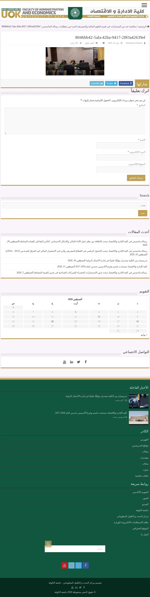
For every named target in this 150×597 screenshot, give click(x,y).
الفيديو (145, 504)
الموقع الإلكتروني (137, 164)
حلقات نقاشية (141, 475)
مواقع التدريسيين (140, 445)
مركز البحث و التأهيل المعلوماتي (132, 516)
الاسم (141, 140)
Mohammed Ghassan (134, 43)
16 (137, 321)
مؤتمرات (144, 457)
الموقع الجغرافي (140, 528)
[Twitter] (78, 362)
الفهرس (144, 439)
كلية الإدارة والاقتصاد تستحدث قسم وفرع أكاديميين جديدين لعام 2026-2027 (111, 266)
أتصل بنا (144, 534)
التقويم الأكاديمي (140, 492)
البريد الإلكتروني (136, 152)
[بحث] (48, 544)
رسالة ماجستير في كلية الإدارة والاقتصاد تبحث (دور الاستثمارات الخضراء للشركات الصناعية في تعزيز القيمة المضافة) (90, 272)
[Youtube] (64, 362)
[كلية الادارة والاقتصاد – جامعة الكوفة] (75, 13)
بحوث (145, 469)
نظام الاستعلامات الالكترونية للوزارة (131, 522)
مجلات (145, 463)
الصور (145, 498)
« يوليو (144, 334)
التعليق (141, 105)
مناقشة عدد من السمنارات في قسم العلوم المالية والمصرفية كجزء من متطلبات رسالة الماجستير (89, 26)
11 (99, 316)
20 (52, 321)
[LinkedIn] (71, 362)
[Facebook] (85, 362)
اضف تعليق (89, 43)
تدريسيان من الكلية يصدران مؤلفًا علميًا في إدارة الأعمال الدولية (116, 260)
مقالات (145, 451)
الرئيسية (142, 26)
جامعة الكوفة (142, 510)
